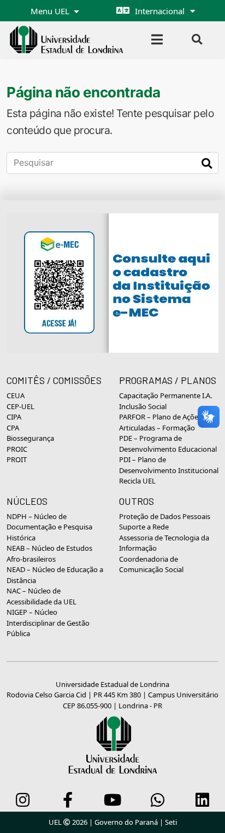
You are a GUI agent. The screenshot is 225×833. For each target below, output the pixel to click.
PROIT (17, 459)
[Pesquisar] (206, 163)
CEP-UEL (20, 406)
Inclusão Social (143, 406)
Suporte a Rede (144, 527)
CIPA (14, 417)
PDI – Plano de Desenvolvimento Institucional (168, 465)
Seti (171, 822)
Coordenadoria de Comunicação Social (151, 564)
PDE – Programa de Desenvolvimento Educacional (168, 443)
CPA (13, 428)
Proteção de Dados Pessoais (164, 516)
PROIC (17, 449)
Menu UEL (51, 10)
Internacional (160, 10)
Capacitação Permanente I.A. (165, 395)
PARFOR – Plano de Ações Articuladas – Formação (160, 422)
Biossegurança (30, 438)
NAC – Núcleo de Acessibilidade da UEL (41, 596)
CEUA (16, 395)
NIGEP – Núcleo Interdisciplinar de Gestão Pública (48, 622)
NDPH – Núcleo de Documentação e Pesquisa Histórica (49, 527)
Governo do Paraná (126, 822)
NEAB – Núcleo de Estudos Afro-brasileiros (49, 553)
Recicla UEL (137, 481)
